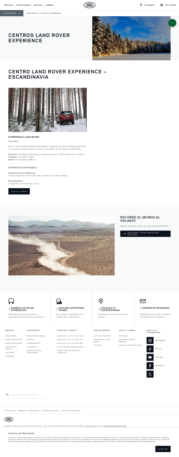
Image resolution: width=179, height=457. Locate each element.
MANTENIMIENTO (33, 343)
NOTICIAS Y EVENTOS (102, 336)
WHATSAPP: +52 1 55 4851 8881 (70, 343)
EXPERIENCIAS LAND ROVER (102, 341)
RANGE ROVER (11, 336)
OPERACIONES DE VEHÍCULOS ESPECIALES (69, 351)
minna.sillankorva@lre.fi (25, 159)
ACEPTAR (163, 449)
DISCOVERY (10, 352)
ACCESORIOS (32, 347)
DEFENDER (10, 356)
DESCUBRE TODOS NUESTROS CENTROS (143, 234)
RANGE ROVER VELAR (14, 343)
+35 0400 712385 (26, 157)
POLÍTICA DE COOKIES (50, 410)
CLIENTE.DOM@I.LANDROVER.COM (70, 347)
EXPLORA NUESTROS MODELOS (127, 341)
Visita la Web (19, 191)
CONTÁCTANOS (10, 410)
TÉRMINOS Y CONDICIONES (28, 410)
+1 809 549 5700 (90, 426)
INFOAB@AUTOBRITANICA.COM (114, 426)
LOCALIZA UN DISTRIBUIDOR (130, 345)
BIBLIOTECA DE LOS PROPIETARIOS (34, 351)
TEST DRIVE (123, 336)
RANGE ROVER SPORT (14, 340)
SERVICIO (30, 340)
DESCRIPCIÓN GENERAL (36, 336)
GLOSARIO (98, 345)
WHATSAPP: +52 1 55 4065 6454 (70, 340)
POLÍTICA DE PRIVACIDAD (70, 410)
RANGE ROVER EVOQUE (11, 348)
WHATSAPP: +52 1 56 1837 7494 (70, 336)
